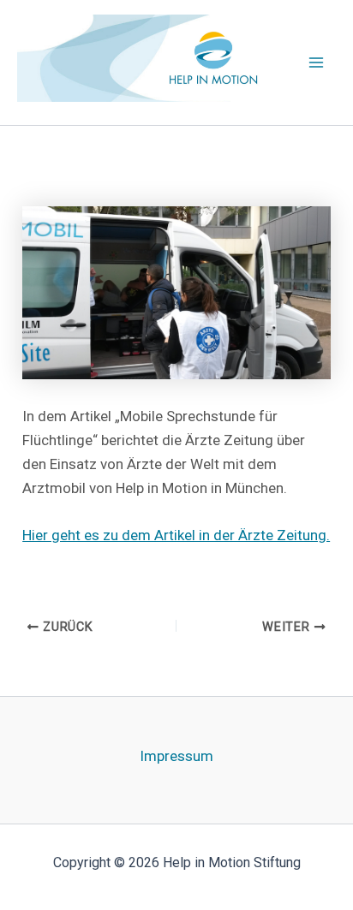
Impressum (176, 755)
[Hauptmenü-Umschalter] (317, 62)
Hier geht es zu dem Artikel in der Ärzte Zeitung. (176, 535)
